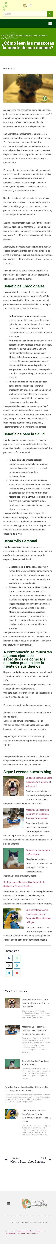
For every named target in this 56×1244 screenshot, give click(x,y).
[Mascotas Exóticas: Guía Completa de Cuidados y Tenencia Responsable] (13, 819)
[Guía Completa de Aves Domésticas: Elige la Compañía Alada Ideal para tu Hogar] (13, 919)
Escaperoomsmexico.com (15, 1233)
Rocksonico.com (22, 1231)
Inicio (3, 35)
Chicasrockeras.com (37, 1231)
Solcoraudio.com (33, 1233)
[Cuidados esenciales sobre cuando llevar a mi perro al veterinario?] (13, 787)
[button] (50, 23)
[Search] (50, 14)
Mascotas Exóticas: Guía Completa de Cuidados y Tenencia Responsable (37, 814)
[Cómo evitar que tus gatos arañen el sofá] (13, 859)
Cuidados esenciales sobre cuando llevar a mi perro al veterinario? (39, 782)
